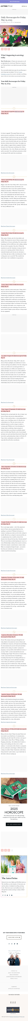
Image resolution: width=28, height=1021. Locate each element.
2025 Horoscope (14, 810)
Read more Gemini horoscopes (8, 277)
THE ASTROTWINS (14, 805)
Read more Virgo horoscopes (8, 459)
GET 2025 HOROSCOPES (14, 824)
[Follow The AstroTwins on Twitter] (14, 943)
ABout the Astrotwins (14, 972)
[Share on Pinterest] (8, 49)
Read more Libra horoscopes (7, 515)
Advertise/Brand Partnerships (14, 976)
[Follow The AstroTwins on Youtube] (17, 943)
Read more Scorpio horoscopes (8, 570)
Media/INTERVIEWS (14, 974)
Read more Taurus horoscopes (8, 226)
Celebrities (14, 986)
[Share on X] (2, 49)
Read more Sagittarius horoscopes (9, 628)
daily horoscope (19, 111)
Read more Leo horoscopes (7, 402)
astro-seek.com (13, 1013)
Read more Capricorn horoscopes (9, 687)
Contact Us (14, 971)
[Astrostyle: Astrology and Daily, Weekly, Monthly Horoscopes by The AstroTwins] (6, 6)
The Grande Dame (16, 1016)
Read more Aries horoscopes (7, 173)
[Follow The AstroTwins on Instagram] (11, 943)
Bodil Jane (11, 1016)
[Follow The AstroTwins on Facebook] (9, 943)
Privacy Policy (14, 978)
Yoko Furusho (22, 1016)
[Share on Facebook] (5, 49)
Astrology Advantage (14, 988)
